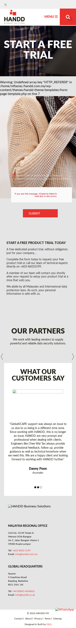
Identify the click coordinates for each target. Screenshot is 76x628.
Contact (18, 619)
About (28, 619)
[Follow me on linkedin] (9, 4)
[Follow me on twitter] (6, 4)
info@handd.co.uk (25, 595)
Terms (47, 619)
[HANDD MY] (14, 11)
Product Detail (40, 161)
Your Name (40, 108)
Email (40, 129)
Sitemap (57, 619)
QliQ (49, 624)
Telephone (40, 140)
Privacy (38, 619)
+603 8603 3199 (21, 550)
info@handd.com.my (26, 554)
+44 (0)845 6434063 (23, 591)
